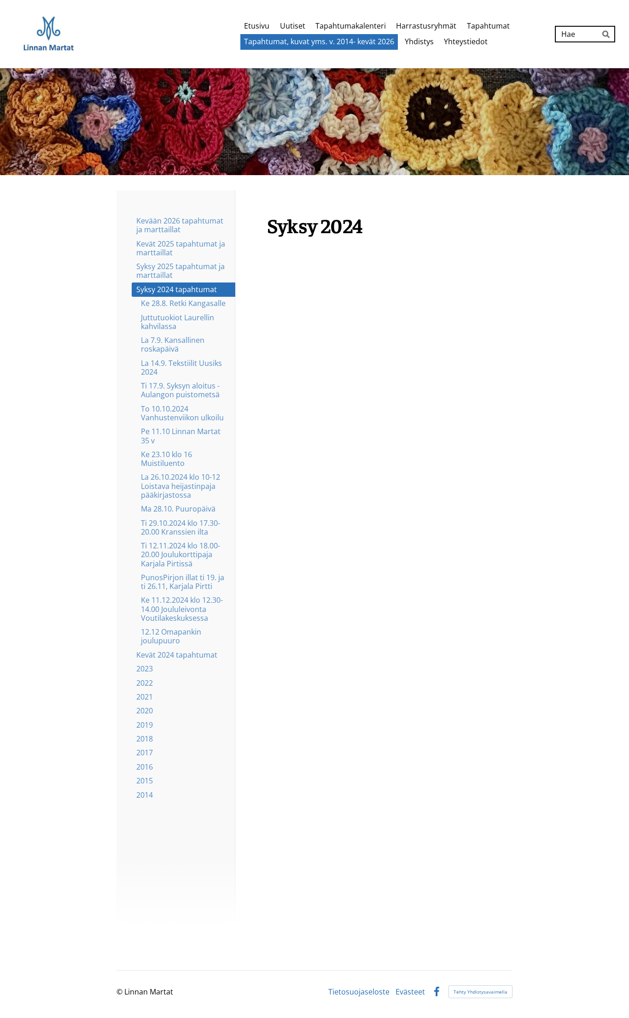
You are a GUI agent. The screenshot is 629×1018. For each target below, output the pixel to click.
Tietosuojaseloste (359, 991)
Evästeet (410, 991)
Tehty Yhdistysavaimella (480, 992)
